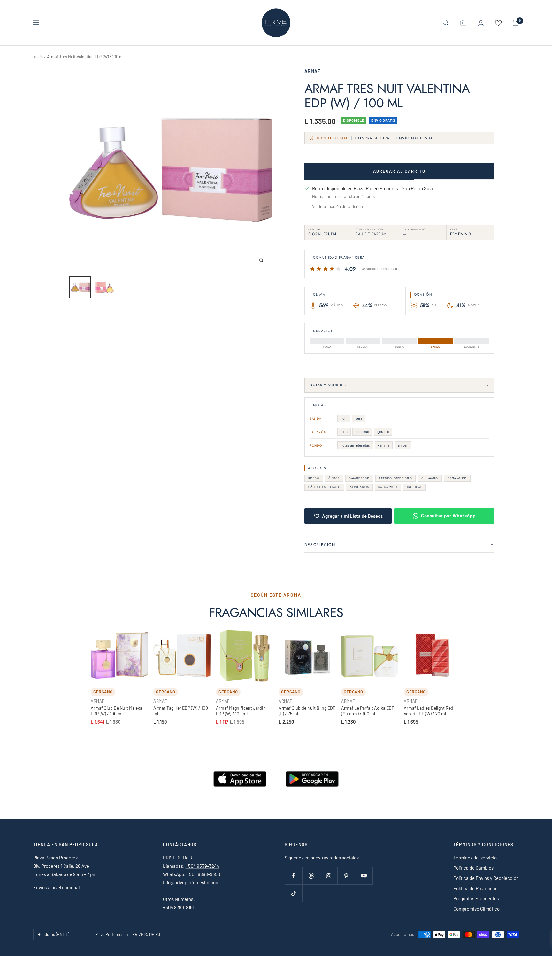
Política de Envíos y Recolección (486, 878)
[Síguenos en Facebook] (293, 875)
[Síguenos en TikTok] (293, 893)
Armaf (312, 71)
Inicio (38, 56)
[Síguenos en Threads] (311, 875)
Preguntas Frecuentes (476, 898)
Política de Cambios (473, 868)
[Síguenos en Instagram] (328, 875)
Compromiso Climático (476, 909)
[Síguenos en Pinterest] (346, 875)
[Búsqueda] (445, 23)
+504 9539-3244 (202, 866)
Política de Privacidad (475, 888)
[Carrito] (515, 23)
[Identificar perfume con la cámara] (463, 23)
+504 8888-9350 (203, 874)
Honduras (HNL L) (53, 934)
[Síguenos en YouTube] (363, 875)
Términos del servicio (475, 857)
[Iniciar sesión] (481, 23)
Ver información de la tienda (337, 206)
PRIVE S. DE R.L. (147, 934)
